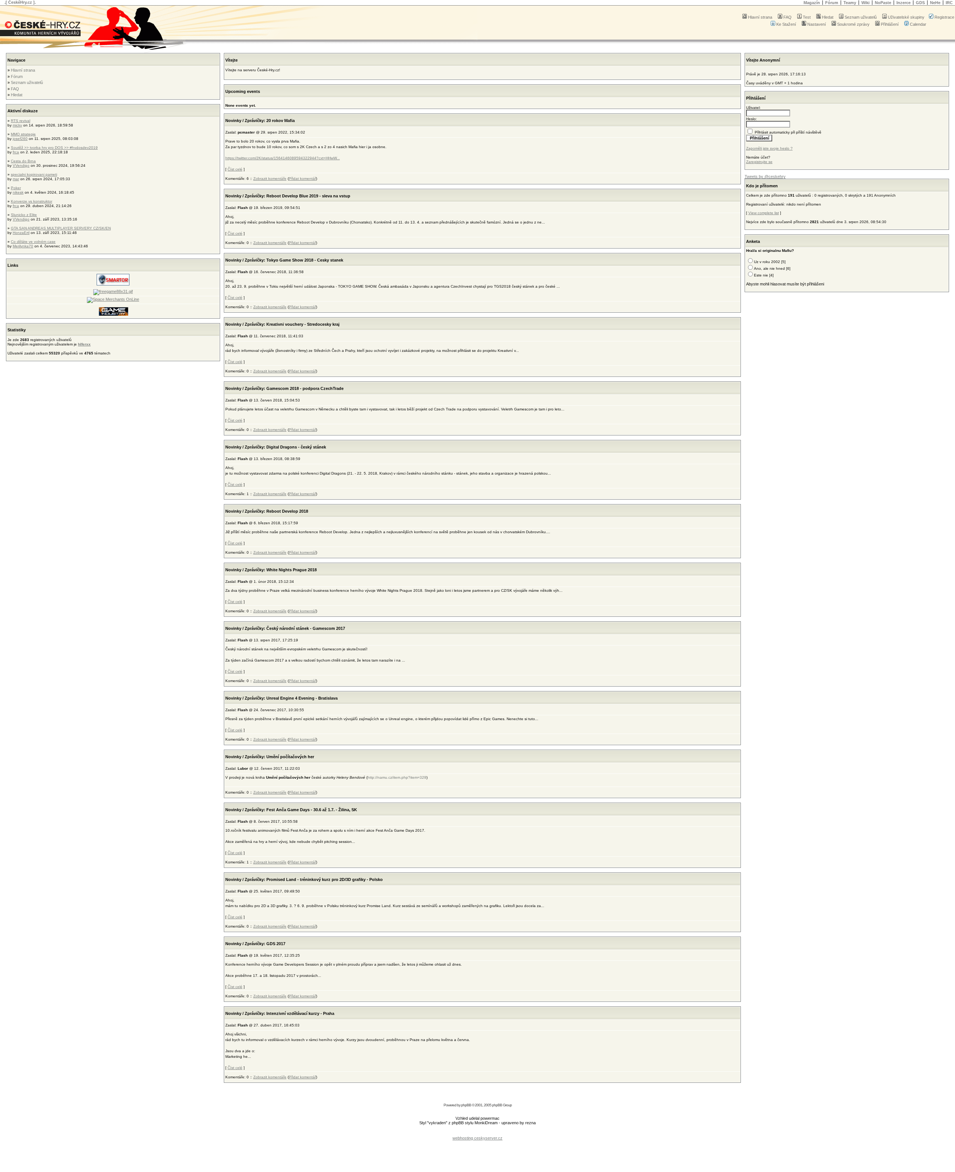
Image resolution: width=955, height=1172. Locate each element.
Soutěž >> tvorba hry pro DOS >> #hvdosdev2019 (54, 148)
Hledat (827, 17)
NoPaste (883, 2)
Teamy (849, 2)
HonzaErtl (21, 233)
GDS (920, 2)
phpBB (466, 1105)
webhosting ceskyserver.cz (477, 1138)
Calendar (918, 24)
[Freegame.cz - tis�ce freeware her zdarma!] (113, 291)
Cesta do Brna (23, 161)
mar (16, 179)
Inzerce (903, 2)
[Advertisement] (477, 1132)
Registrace (944, 17)
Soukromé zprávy (853, 24)
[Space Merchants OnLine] (113, 299)
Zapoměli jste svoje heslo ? (769, 148)
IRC (949, 2)
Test (807, 17)
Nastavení (816, 24)
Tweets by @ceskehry (765, 176)
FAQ (787, 17)
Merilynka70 (23, 246)
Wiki (865, 2)
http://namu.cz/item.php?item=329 (396, 777)
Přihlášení (890, 24)
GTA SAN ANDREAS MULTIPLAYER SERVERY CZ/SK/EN (61, 228)
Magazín (812, 2)
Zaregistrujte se (759, 162)
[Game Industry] (113, 315)
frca (16, 152)
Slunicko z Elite (24, 215)
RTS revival (20, 121)
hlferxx (84, 344)
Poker (16, 188)
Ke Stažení (786, 24)
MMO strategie (23, 134)
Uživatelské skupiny (906, 17)
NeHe (935, 2)
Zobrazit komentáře (269, 178)
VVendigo (21, 165)
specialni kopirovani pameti (34, 174)
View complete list (763, 213)
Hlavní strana (760, 17)
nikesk (18, 192)
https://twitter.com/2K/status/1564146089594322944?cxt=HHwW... (282, 158)
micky (17, 125)
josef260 (20, 139)
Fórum (831, 2)
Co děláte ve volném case (33, 242)
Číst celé (235, 169)
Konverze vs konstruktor (31, 201)
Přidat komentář (302, 178)
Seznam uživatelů (861, 17)
